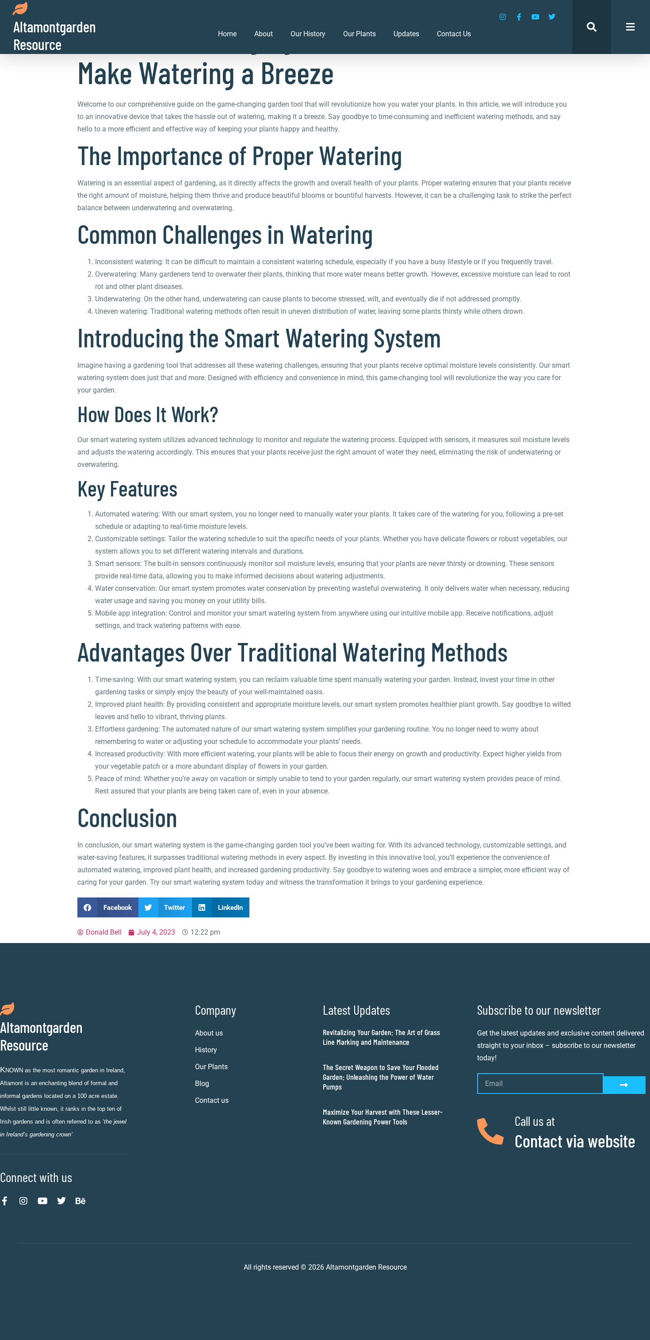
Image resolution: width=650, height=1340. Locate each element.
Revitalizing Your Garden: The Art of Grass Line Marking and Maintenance (381, 1037)
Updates (406, 34)
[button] (107, 907)
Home (227, 34)
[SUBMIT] (625, 1085)
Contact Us (454, 34)
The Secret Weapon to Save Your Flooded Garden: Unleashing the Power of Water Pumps (381, 1076)
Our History (308, 34)
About (263, 34)
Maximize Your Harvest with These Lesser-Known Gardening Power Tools (383, 1116)
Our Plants (359, 34)
